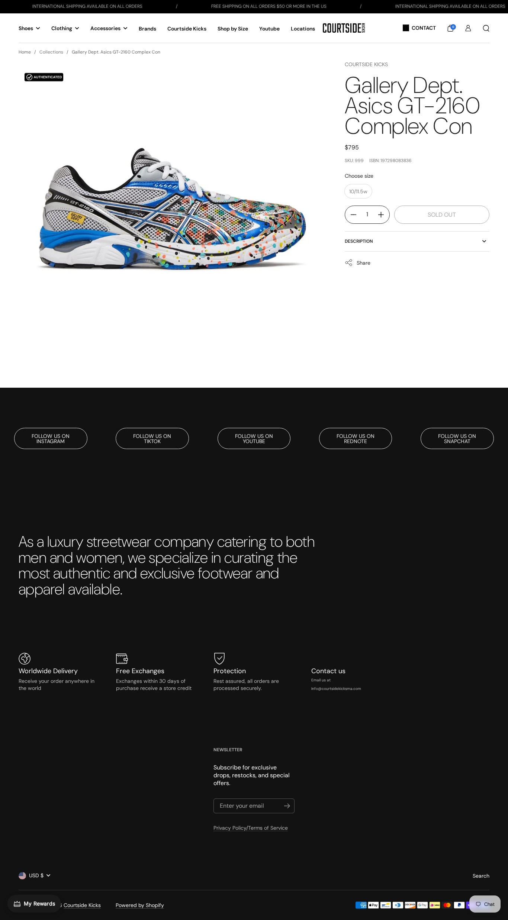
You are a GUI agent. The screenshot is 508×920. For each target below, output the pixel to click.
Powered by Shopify (140, 905)
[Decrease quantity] (350, 214)
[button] (450, 28)
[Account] (468, 28)
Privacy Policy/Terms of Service (250, 827)
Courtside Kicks (366, 64)
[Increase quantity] (383, 214)
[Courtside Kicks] (343, 28)
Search (481, 875)
